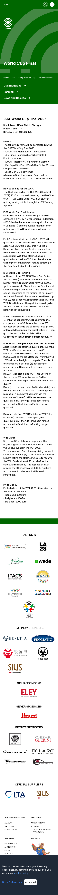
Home (6, 77)
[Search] (45, 4)
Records (35, 826)
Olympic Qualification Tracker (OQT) (41, 831)
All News (8, 823)
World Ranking (38, 823)
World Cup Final (46, 77)
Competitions (24, 77)
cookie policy (21, 873)
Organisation (11, 844)
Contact (9, 854)
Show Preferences (12, 882)
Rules (7, 850)
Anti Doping (10, 847)
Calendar (9, 826)
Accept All (30, 882)
